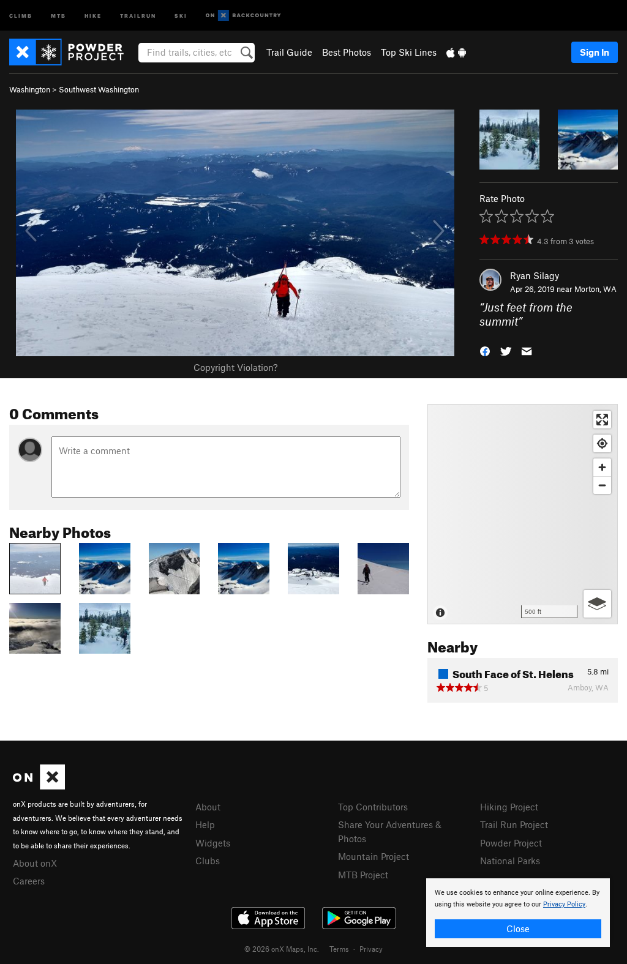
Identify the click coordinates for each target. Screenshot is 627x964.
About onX (35, 863)
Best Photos (346, 52)
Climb (20, 15)
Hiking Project (509, 806)
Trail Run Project (514, 824)
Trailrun (138, 15)
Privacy (371, 948)
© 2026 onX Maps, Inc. (281, 948)
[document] (518, 912)
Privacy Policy (564, 904)
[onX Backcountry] (243, 15)
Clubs (207, 860)
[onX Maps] (39, 785)
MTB (58, 15)
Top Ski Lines (409, 52)
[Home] (72, 52)
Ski (181, 15)
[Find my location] (602, 443)
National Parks (510, 860)
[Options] (597, 604)
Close (518, 928)
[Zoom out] (602, 485)
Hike (93, 15)
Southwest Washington (99, 89)
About (207, 806)
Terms (339, 948)
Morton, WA (595, 289)
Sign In (594, 52)
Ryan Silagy (534, 275)
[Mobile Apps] (456, 52)
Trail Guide (289, 52)
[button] (484, 350)
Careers (29, 880)
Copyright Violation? (235, 367)
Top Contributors (373, 806)
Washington (29, 89)
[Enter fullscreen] (602, 419)
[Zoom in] (602, 467)
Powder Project (511, 842)
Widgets (212, 842)
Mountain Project (373, 856)
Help (205, 824)
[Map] (522, 514)
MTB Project (363, 874)
